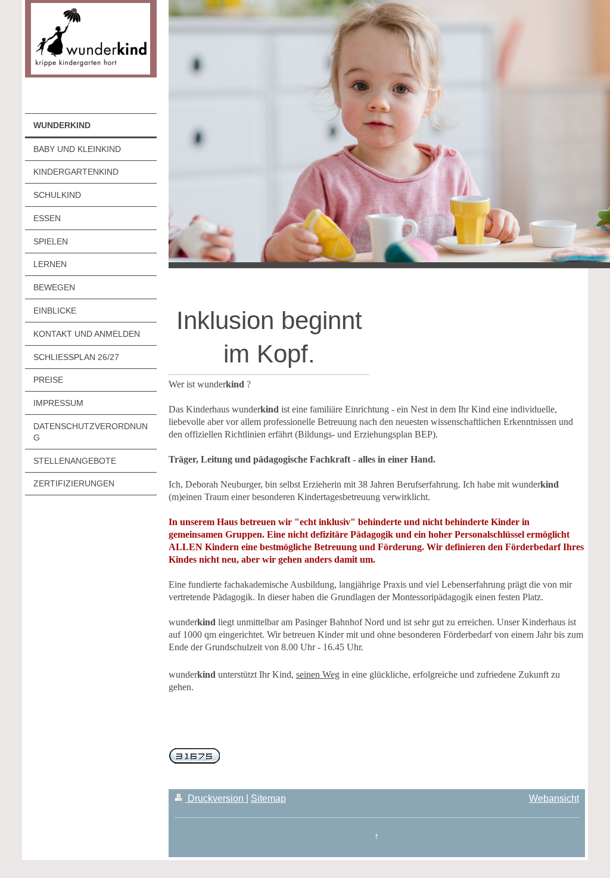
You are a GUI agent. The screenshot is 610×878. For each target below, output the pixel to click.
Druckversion (215, 798)
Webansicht (554, 798)
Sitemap (268, 798)
